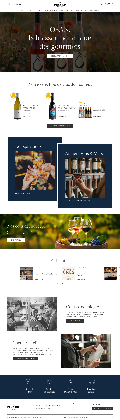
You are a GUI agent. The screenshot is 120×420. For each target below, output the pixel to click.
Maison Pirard (94, 10)
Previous (7, 106)
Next (112, 106)
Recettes (75, 410)
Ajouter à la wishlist (28, 115)
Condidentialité (84, 417)
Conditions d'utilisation (35, 417)
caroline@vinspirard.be (55, 405)
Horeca (75, 407)
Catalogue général (41, 10)
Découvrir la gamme (59, 56)
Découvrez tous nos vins (60, 126)
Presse (75, 404)
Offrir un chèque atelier (25, 358)
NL (11, 4)
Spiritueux (29, 10)
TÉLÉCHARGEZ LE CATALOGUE (102, 408)
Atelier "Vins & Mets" (81, 10)
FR (8, 4)
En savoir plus (16, 240)
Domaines (53, 10)
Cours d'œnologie (65, 10)
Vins (22, 10)
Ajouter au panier (24, 115)
